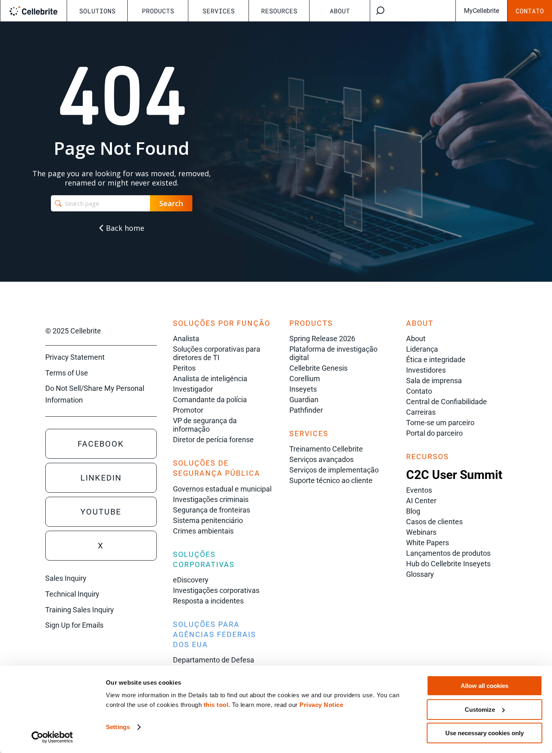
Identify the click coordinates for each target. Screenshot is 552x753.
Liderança (422, 349)
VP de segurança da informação (205, 424)
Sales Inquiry (65, 578)
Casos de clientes (434, 521)
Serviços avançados (321, 459)
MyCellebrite (481, 11)
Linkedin (101, 478)
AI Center (421, 500)
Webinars (421, 532)
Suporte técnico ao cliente (331, 480)
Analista (186, 338)
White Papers (427, 542)
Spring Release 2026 (322, 338)
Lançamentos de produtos (448, 553)
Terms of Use (66, 373)
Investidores (426, 370)
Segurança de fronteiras (211, 510)
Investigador (193, 389)
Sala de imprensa (434, 380)
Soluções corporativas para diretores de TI (216, 353)
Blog (413, 511)
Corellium (304, 378)
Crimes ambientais (203, 531)
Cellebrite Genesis (318, 368)
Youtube (100, 512)
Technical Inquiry (72, 594)
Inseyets (303, 389)
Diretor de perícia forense (213, 439)
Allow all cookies (484, 685)
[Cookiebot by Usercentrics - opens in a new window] (52, 737)
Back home (124, 228)
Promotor (188, 410)
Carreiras (421, 412)
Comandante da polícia (210, 399)
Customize (480, 709)
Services (218, 10)
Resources (279, 10)
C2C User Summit (454, 475)
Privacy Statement (75, 357)
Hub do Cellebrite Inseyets (448, 563)
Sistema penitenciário (208, 520)
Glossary (420, 574)
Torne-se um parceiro (440, 422)
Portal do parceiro (434, 433)
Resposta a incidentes (208, 601)
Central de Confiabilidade (446, 401)
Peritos (184, 368)
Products (158, 10)
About (340, 10)
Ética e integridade (436, 359)
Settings (118, 726)
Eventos (419, 490)
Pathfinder (306, 410)
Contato (530, 10)
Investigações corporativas (216, 590)
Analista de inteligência (210, 378)
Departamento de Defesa (213, 660)
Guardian (303, 399)
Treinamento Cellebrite (326, 449)
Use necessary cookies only (484, 733)
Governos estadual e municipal (222, 489)
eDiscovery (191, 580)
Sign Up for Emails (74, 625)
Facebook (101, 444)
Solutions (97, 10)
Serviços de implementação (334, 470)
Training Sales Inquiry (79, 609)
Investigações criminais (211, 499)
